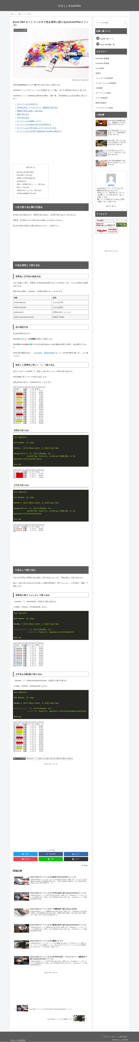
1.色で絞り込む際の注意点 (25, 172)
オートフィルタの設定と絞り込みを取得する (34, 124)
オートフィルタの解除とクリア (29, 121)
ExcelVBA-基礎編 (102, 58)
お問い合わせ (123, 1036)
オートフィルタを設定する (27, 104)
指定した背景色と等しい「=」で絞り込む (31, 184)
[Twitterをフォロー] (110, 206)
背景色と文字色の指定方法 (26, 178)
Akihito (111, 185)
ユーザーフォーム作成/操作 (106, 83)
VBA (71, 758)
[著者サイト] (107, 206)
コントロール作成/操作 (104, 78)
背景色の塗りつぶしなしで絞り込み (29, 190)
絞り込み (42, 758)
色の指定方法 (21, 181)
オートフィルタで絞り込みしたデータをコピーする (36, 128)
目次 (28, 167)
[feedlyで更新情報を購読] (112, 206)
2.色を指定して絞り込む (24, 175)
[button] (125, 23)
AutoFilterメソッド (33, 758)
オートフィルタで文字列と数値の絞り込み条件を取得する (39, 131)
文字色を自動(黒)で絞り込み (26, 193)
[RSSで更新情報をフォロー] (115, 206)
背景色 (60, 758)
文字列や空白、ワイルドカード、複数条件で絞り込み (37, 108)
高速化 (98, 73)
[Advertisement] (51, 148)
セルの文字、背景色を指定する (45, 353)
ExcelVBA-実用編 (102, 63)
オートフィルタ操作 (20, 758)
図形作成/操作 (101, 103)
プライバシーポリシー (110, 1036)
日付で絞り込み (23, 118)
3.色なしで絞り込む (23, 187)
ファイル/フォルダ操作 (104, 108)
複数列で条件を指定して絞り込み (30, 111)
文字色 (53, 758)
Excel (65, 758)
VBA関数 (99, 88)
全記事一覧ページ (107, 39)
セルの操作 (100, 68)
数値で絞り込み (23, 114)
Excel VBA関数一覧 (107, 45)
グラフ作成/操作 (102, 98)
